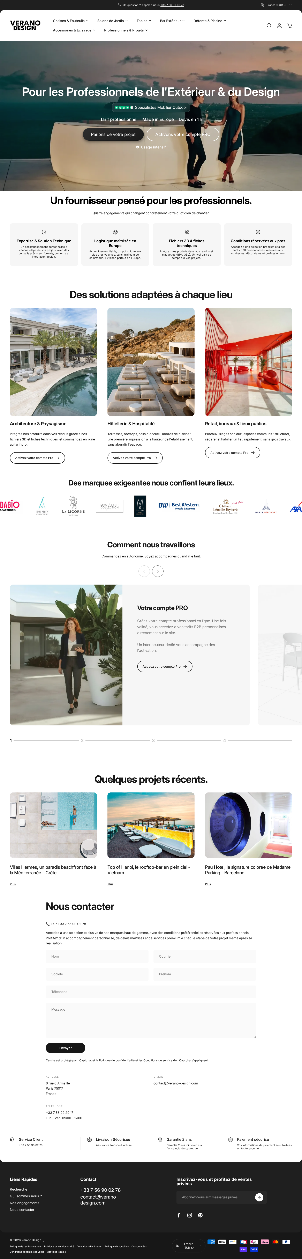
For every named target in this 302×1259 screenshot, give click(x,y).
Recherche (18, 1189)
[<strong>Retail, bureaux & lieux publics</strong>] (248, 362)
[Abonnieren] (259, 1197)
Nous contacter (22, 1210)
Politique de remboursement (26, 1246)
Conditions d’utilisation (89, 1246)
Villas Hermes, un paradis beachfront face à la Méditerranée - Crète (53, 870)
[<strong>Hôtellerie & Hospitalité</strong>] (151, 362)
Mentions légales (56, 1251)
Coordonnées (139, 1246)
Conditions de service (157, 1060)
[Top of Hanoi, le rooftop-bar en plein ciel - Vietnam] (151, 825)
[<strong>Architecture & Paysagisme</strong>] (53, 362)
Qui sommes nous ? (26, 1196)
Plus (13, 884)
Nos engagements (24, 1203)
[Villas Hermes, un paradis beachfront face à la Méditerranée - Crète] (53, 825)
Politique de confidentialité (117, 1060)
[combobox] (276, 5)
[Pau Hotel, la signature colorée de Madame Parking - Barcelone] (248, 825)
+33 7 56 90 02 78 (172, 5)
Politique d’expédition (117, 1246)
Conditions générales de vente (27, 1251)
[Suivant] (158, 571)
